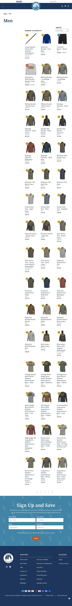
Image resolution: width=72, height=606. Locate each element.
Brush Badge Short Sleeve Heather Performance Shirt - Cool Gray (29, 410)
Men (10, 13)
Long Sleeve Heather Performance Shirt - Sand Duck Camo (61, 475)
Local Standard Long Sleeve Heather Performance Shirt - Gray (62, 409)
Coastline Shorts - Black (62, 48)
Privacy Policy (49, 595)
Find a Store (24, 560)
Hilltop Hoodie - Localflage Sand (46, 79)
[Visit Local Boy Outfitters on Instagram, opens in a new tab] (7, 567)
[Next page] (56, 491)
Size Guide (23, 563)
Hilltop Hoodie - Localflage (62, 78)
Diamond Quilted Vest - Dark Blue (46, 293)
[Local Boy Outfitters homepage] (19, 1)
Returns (22, 579)
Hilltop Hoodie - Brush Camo (30, 105)
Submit (36, 538)
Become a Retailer (42, 560)
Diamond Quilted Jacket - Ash (30, 346)
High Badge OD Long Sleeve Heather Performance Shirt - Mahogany (30, 443)
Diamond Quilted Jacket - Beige (46, 319)
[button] (2, 6)
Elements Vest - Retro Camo (30, 183)
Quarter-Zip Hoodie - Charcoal (61, 131)
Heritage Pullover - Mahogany (28, 158)
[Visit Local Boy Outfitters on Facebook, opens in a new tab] (10, 567)
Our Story (40, 567)
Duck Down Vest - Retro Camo (45, 262)
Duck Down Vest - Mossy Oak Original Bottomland (29, 263)
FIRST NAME (12, 517)
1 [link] (37, 492)
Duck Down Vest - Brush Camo (61, 236)
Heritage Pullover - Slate (62, 105)
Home (5, 13)
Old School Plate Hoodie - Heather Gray (30, 79)
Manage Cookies (42, 583)
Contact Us (23, 571)
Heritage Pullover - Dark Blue (46, 158)
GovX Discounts (42, 575)
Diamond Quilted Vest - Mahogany (62, 293)
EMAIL (11, 524)
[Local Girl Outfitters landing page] (53, 1)
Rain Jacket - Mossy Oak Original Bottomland (61, 347)
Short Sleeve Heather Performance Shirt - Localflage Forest (29, 476)
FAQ (21, 567)
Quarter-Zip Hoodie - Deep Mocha (46, 131)
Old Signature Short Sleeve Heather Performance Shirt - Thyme (62, 379)
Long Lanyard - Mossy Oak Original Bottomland (30, 50)
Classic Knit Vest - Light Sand (29, 209)
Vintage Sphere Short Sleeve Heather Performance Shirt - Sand (30, 379)
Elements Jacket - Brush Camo (31, 235)
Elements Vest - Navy (62, 183)
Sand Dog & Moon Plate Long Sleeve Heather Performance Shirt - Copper (46, 410)
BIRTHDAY (39, 524)
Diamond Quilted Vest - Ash (62, 262)
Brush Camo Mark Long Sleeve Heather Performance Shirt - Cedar (46, 442)
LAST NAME (40, 517)
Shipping (23, 583)
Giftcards (39, 579)
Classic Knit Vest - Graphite (62, 208)
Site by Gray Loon (37, 595)
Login (60, 560)
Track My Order (41, 571)
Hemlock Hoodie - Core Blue (46, 49)
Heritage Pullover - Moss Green (30, 131)
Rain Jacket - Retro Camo (45, 345)
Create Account (63, 563)
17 (52, 491)
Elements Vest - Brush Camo (62, 156)
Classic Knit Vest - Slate (45, 208)
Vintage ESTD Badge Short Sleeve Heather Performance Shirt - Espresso (46, 379)
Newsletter (23, 575)
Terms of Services (62, 595)
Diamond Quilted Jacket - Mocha (30, 319)
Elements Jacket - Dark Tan (46, 235)
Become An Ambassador (44, 563)
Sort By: (58, 27)
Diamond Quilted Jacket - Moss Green (62, 319)
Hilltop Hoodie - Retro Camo (46, 105)
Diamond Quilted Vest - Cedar (30, 293)
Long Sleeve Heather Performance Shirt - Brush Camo (45, 475)
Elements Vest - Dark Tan (46, 183)
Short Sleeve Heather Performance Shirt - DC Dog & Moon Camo (62, 442)
